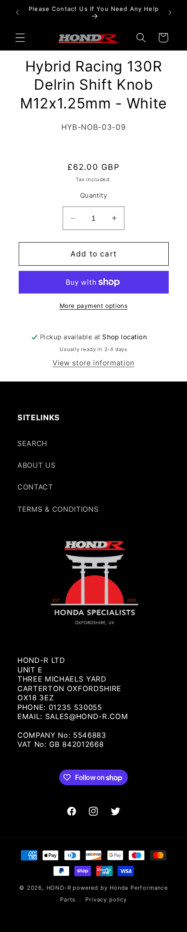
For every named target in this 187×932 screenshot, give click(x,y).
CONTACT (35, 487)
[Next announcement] (170, 12)
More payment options (94, 305)
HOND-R (59, 888)
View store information (93, 362)
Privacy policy (106, 899)
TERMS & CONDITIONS (57, 509)
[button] (20, 38)
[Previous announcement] (17, 12)
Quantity (93, 195)
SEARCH (32, 443)
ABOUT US (36, 465)
